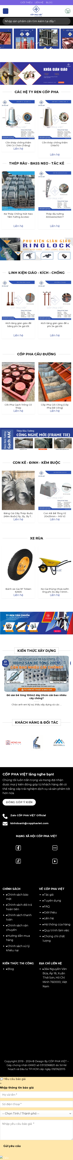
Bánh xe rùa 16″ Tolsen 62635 (18, 590)
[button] (5, 11)
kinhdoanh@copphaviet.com (29, 823)
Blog (49, 2)
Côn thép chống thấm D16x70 (55, 144)
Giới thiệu (50, 912)
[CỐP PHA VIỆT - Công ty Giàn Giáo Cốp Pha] (36, 11)
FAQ (47, 906)
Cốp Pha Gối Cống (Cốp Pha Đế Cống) (55, 406)
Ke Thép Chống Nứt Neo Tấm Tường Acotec (18, 215)
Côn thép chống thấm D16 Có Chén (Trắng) (18, 144)
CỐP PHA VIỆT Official (31, 815)
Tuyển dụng (52, 900)
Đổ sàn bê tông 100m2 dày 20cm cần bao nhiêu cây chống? (36, 697)
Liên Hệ (39, 2)
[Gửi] (66, 21)
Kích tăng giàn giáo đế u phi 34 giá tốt (55, 325)
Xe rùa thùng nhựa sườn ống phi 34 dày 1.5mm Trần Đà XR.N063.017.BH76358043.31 (54, 591)
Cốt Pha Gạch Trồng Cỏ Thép (18, 406)
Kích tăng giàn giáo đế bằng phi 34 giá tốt (18, 325)
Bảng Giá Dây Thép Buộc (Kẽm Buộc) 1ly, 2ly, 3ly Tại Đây (18, 515)
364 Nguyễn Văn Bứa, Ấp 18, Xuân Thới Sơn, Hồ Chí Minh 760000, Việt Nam (55, 977)
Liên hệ (49, 918)
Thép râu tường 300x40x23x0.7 (55, 215)
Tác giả (48, 894)
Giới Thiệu (26, 2)
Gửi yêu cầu (12, 1146)
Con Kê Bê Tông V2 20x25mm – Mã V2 (54, 515)
